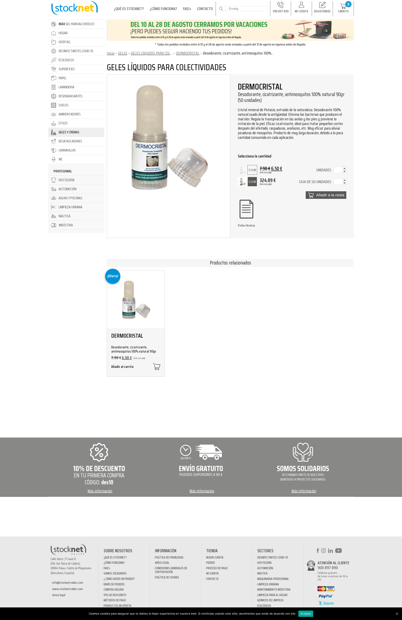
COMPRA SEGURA (114, 589)
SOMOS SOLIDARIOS (115, 573)
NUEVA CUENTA (214, 557)
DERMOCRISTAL (187, 53)
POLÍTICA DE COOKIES (167, 577)
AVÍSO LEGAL (162, 562)
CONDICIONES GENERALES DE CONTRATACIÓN (171, 569)
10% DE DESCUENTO (115, 595)
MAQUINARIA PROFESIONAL (273, 578)
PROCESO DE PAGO (217, 568)
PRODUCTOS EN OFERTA (117, 605)
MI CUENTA (212, 573)
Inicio (111, 53)
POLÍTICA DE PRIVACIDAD (169, 557)
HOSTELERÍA (264, 562)
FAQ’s (187, 8)
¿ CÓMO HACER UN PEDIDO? (119, 578)
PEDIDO (210, 562)
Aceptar (305, 613)
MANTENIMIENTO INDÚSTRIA (273, 589)
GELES (122, 53)
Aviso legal (58, 595)
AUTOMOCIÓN (265, 568)
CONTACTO (205, 8)
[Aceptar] (397, 614)
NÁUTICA (262, 573)
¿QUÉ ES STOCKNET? (129, 8)
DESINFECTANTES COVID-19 (272, 557)
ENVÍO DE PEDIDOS (114, 584)
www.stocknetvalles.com (67, 588)
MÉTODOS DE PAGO (115, 600)
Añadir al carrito (122, 367)
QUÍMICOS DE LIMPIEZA (270, 600)
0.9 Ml (252, 170)
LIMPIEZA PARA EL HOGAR (272, 595)
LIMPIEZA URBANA (268, 584)
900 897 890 (328, 567)
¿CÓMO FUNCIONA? (163, 8)
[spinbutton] (340, 170)
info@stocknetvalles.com (67, 582)
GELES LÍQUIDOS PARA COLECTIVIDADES (160, 53)
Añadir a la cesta (330, 195)
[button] (344, 168)
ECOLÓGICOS (264, 605)
